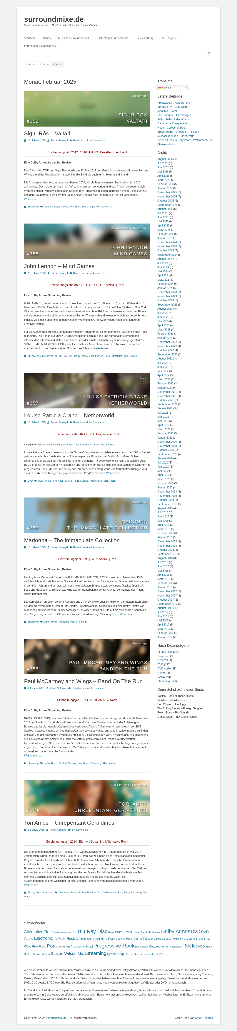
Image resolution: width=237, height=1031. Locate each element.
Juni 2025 (163, 217)
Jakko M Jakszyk (54, 480)
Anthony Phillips (61, 932)
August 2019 (165, 508)
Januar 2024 (164, 287)
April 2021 (163, 425)
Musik (41, 444)
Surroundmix (53, 444)
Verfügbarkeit (107, 444)
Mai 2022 (162, 371)
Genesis (81, 938)
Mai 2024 (162, 271)
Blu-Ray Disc (66, 356)
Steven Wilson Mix (67, 953)
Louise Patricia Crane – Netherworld (69, 415)
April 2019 (163, 524)
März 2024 (163, 279)
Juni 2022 (163, 366)
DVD (30, 480)
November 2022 (167, 346)
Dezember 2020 (167, 441)
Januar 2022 (164, 387)
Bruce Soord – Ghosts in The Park (178, 131)
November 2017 (167, 595)
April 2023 (163, 325)
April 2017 (163, 624)
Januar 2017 (164, 637)
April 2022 (163, 375)
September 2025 (167, 204)
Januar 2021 (164, 437)
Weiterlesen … (33, 199)
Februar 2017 (165, 632)
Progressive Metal (82, 946)
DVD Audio (164, 668)
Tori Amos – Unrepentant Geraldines (69, 823)
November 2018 (167, 545)
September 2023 (167, 304)
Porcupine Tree (63, 947)
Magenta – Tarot (167, 111)
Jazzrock (128, 938)
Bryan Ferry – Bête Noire (172, 106)
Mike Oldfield (190, 939)
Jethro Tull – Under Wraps (173, 119)
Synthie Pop (115, 954)
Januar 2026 (164, 188)
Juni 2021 (163, 416)
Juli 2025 (162, 213)
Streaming (33, 206)
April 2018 (163, 574)
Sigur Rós (94, 206)
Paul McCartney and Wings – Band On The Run (83, 681)
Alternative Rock (67, 892)
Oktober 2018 (165, 549)
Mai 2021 (162, 420)
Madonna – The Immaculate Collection (72, 540)
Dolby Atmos (61, 206)
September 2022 (167, 354)
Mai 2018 (162, 570)
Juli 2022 (162, 362)
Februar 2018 (165, 582)
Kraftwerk (167, 939)
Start (30, 64)
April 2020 (163, 474)
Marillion (178, 938)
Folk (56, 939)
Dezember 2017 (167, 591)
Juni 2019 (163, 516)
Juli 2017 (162, 612)
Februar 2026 (165, 183)
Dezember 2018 (167, 541)
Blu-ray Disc (34, 356)
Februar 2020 (165, 483)
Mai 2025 (162, 221)
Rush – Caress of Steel (171, 127)
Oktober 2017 (165, 599)
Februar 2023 (165, 333)
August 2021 (165, 408)
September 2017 (167, 603)
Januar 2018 (164, 587)
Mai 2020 (162, 470)
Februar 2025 (165, 233)
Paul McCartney (67, 763)
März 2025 (163, 229)
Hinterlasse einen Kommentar (89, 140)
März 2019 (163, 529)
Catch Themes (204, 1017)
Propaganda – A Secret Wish (174, 102)
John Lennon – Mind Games (59, 266)
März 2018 (163, 578)
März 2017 (163, 628)
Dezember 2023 (167, 292)
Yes (162, 954)
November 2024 (167, 246)
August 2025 (165, 208)
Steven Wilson (41, 954)
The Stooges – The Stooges (174, 115)
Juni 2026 (163, 167)
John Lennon (96, 356)
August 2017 (165, 607)
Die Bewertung (144, 38)
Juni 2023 (163, 316)
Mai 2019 (162, 520)
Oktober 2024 (165, 250)
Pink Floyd (39, 946)
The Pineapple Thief (149, 954)
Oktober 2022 (165, 350)
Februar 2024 (165, 283)
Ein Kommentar (80, 829)
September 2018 (167, 553)
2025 (44, 64)
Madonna (64, 621)
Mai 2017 (162, 620)
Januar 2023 (164, 337)
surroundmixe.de (54, 19)
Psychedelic (141, 946)
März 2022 (163, 379)
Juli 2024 (162, 263)
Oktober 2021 (165, 400)
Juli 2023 (162, 312)
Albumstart (68, 444)
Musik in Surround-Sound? (74, 38)
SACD (161, 676)
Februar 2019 (165, 533)
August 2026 (165, 159)
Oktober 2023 (165, 300)
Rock (85, 206)
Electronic (43, 938)
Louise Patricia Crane (76, 480)
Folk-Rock (66, 938)
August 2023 (165, 308)
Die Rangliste (169, 38)
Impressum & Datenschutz (40, 45)
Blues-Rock (123, 932)
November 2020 (167, 445)
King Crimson (155, 939)
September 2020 (167, 454)
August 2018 (165, 558)
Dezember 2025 (167, 192)
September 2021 (167, 404)
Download (163, 656)
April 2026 (163, 175)
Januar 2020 (164, 487)
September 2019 (167, 504)
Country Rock (147, 932)
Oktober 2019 (165, 499)
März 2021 (163, 429)
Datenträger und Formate (113, 38)
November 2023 (167, 296)
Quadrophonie (158, 946)
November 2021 (167, 396)
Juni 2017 (163, 616)
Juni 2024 (163, 267)
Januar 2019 (164, 537)
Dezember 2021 (167, 391)
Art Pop (82, 892)
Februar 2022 (165, 383)
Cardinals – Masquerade (172, 123)
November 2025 (167, 196)
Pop (72, 621)
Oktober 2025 (165, 200)
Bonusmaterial (83, 444)
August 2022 (165, 358)
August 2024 (165, 258)
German (166, 87)
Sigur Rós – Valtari (47, 133)
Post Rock (75, 206)
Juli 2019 (162, 512)
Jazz (119, 938)
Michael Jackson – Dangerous (175, 135)
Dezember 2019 (167, 491)
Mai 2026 (162, 171)
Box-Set (136, 932)
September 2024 (167, 254)
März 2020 (163, 479)
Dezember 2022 (167, 341)
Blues (111, 932)
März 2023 (163, 329)
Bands (47, 38)
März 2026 (163, 179)
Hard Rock (108, 938)
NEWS (161, 672)
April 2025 (163, 225)
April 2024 (163, 275)
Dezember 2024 (167, 242)
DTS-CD (162, 660)
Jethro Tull (141, 938)
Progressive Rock (99, 480)
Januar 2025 (164, 238)
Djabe (157, 932)
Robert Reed (175, 946)
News (200, 939)
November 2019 (167, 495)
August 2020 (165, 458)
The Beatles (130, 356)
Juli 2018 (162, 562)
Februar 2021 (165, 433)
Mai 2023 (162, 321)
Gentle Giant (93, 939)
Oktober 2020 (165, 449)
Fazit (96, 444)
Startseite (30, 38)
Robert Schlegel (59, 140)
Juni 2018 (163, 566)
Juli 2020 (162, 462)
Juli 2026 (162, 163)
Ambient (48, 206)
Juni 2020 (163, 466)
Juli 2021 (162, 412)
